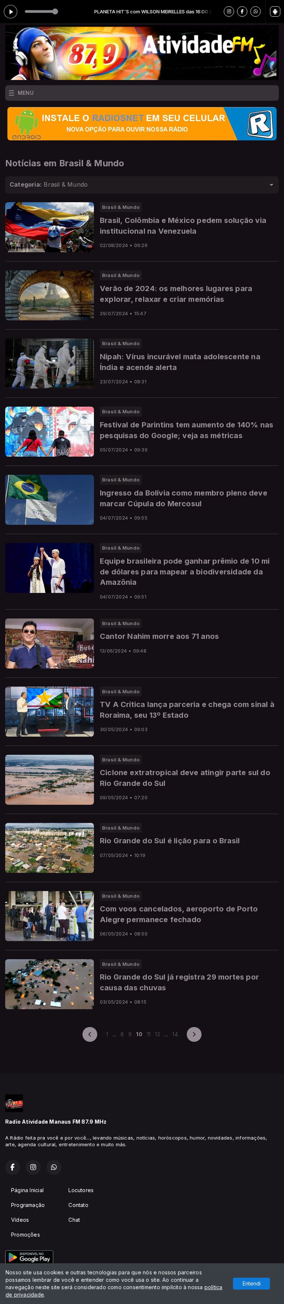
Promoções (25, 1234)
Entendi (252, 1283)
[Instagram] (229, 11)
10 (139, 1034)
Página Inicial (27, 1190)
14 (175, 1034)
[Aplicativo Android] (275, 11)
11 (149, 1034)
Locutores (81, 1190)
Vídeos (20, 1220)
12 (157, 1034)
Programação (28, 1205)
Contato (78, 1205)
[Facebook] (242, 11)
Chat (74, 1220)
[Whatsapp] (255, 11)
